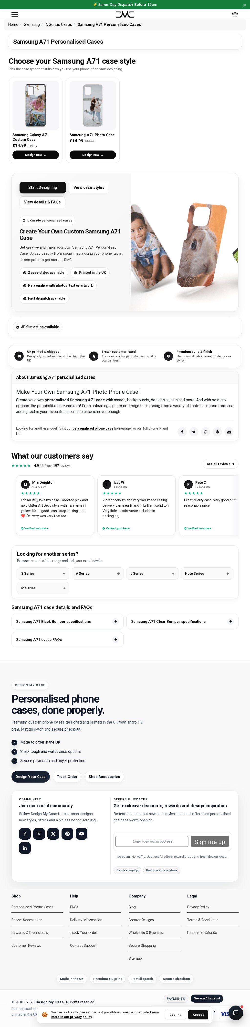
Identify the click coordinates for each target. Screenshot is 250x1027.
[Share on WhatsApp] (205, 431)
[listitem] (67, 621)
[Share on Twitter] (193, 431)
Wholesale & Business (146, 933)
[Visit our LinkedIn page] (25, 848)
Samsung (32, 24)
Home (13, 24)
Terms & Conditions (202, 920)
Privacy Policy (198, 907)
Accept (198, 1015)
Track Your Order (83, 933)
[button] (14, 14)
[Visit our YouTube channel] (81, 834)
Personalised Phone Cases (32, 907)
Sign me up (210, 842)
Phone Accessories (26, 920)
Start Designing (42, 187)
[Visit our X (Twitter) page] (53, 834)
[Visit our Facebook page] (25, 834)
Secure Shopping (142, 946)
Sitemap (135, 959)
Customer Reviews (26, 946)
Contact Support (83, 946)
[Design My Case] (125, 14)
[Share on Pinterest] (217, 431)
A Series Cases (58, 24)
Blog (132, 907)
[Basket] (235, 14)
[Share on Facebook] (182, 431)
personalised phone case (93, 428)
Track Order (67, 777)
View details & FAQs (42, 202)
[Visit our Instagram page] (39, 834)
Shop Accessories (104, 777)
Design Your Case (31, 777)
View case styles (88, 187)
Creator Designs (141, 920)
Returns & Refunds (202, 933)
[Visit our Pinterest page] (67, 834)
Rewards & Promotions (29, 933)
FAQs (74, 907)
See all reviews (218, 464)
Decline (175, 1015)
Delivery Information (86, 920)
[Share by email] (229, 431)
